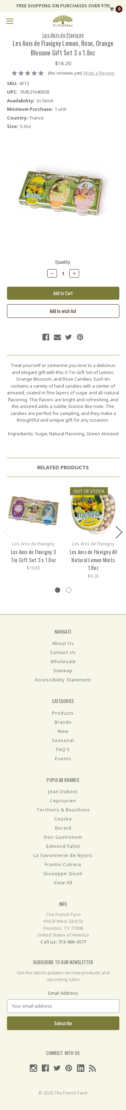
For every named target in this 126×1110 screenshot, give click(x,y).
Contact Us (63, 652)
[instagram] (33, 1068)
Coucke (63, 819)
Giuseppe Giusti (63, 873)
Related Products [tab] (63, 467)
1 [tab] (57, 590)
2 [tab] (68, 590)
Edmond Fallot (63, 846)
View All (63, 882)
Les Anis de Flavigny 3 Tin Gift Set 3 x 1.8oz (33, 556)
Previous (7, 532)
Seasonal (63, 740)
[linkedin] (80, 1068)
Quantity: (63, 262)
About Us (63, 643)
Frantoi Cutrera (63, 864)
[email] (57, 337)
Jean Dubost (63, 791)
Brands (63, 722)
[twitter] (68, 337)
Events (63, 758)
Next (119, 532)
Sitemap (63, 670)
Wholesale (63, 661)
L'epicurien (63, 800)
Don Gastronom (63, 837)
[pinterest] (80, 337)
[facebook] (45, 337)
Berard (63, 828)
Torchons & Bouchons (63, 809)
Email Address (63, 993)
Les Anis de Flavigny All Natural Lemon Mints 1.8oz (93, 559)
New (63, 731)
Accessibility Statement (63, 679)
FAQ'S (63, 749)
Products (63, 713)
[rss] (92, 1068)
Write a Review (98, 73)
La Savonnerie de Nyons (63, 855)
